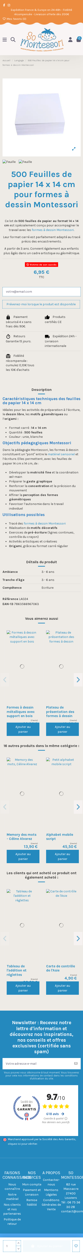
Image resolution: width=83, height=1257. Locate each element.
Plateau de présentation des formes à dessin (60, 711)
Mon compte (31, 1184)
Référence (10, 599)
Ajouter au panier (23, 729)
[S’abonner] (76, 1063)
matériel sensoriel (61, 454)
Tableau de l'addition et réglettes (17, 970)
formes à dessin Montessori (53, 230)
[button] (4, 679)
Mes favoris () (16, 18)
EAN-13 (8, 604)
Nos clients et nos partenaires (12, 1209)
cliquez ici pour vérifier (22, 1143)
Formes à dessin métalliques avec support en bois (21, 711)
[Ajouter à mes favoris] (76, 1246)
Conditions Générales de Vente (51, 1204)
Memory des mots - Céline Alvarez (21, 837)
